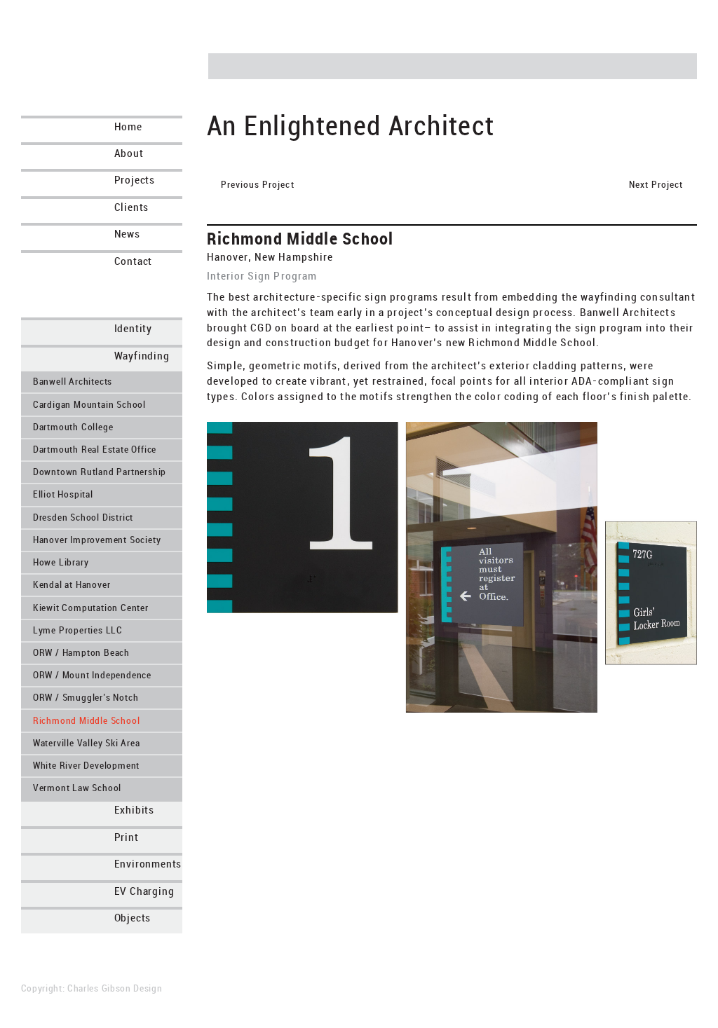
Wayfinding (142, 355)
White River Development (86, 766)
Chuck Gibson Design (113, 50)
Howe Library (61, 562)
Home (128, 126)
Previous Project (257, 184)
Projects (134, 179)
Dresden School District (83, 517)
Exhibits (134, 809)
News (127, 233)
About (129, 153)
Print (126, 837)
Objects (132, 917)
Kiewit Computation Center (91, 608)
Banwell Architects (72, 382)
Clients (131, 207)
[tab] (38, 329)
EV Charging (144, 891)
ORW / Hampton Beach (81, 653)
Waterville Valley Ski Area (86, 743)
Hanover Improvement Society (97, 540)
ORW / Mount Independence (92, 675)
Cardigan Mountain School (89, 405)
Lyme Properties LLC (78, 630)
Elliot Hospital (63, 494)
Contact (133, 261)
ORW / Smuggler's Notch (86, 698)
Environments (148, 863)
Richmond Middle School (86, 721)
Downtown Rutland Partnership (99, 472)
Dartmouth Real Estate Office (94, 449)
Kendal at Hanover (72, 585)
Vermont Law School (77, 788)
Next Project (568, 184)
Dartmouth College (73, 427)
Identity (133, 328)
